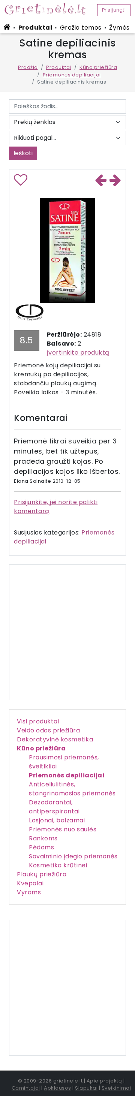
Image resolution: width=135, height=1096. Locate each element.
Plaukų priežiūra (41, 874)
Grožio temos (81, 27)
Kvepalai (30, 883)
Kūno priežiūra (98, 67)
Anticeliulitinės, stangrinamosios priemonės (72, 789)
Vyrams (29, 892)
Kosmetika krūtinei (58, 865)
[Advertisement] (67, 987)
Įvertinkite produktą (78, 352)
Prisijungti (114, 10)
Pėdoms (41, 847)
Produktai (35, 27)
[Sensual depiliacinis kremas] (101, 181)
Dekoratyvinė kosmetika (55, 739)
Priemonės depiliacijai (72, 74)
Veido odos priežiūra (48, 730)
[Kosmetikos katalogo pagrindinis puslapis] (48, 8)
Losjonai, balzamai (57, 820)
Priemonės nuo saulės (62, 829)
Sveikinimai (116, 1088)
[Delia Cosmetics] (29, 311)
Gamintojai (26, 1088)
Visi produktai (38, 721)
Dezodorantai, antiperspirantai (54, 807)
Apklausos (57, 1088)
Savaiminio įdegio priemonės (73, 856)
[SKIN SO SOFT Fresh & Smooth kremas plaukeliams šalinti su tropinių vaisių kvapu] (116, 181)
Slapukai (86, 1088)
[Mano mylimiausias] (21, 182)
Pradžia (28, 67)
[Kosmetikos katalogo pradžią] (8, 27)
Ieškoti (23, 153)
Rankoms (43, 838)
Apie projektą (104, 1080)
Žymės (119, 27)
